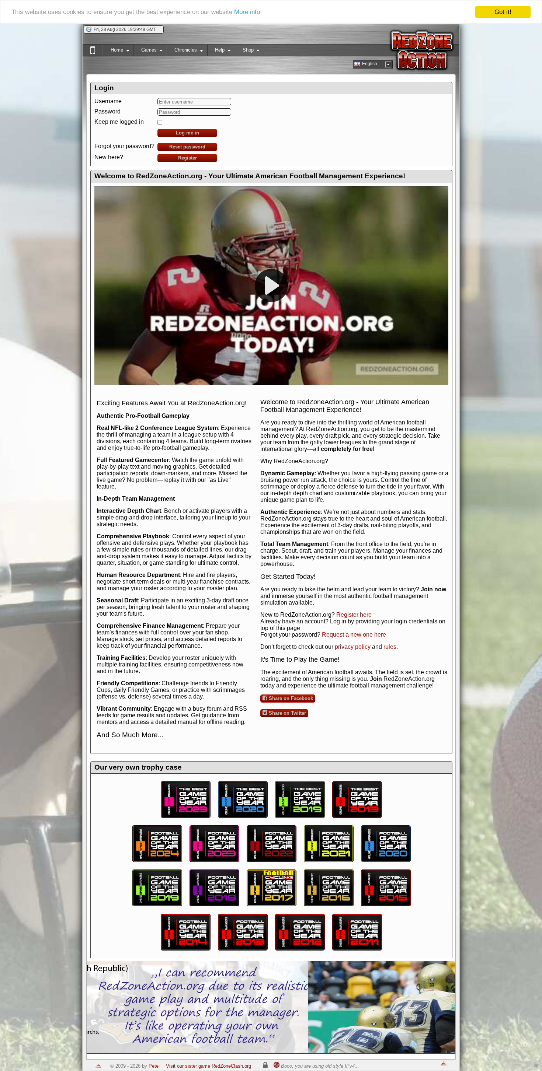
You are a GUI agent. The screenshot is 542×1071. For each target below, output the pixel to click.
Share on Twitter (286, 713)
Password (107, 111)
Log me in (187, 133)
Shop (244, 51)
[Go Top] (98, 1066)
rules (389, 647)
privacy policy (353, 647)
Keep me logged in (119, 122)
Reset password (187, 147)
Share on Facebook (290, 698)
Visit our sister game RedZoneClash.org (208, 1066)
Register (187, 158)
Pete (154, 1066)
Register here (354, 615)
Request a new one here (354, 634)
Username (108, 101)
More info (247, 12)
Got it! (502, 11)
